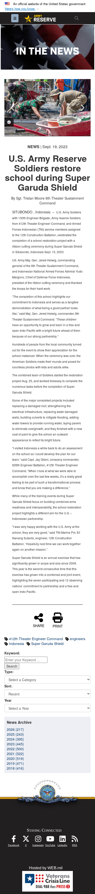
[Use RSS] (74, 840)
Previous (13, 108)
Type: (9, 671)
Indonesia (16, 643)
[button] (22, 8)
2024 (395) (15, 739)
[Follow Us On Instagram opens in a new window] (38, 840)
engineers (77, 638)
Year (7, 700)
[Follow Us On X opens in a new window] (26, 840)
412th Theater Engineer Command (36, 638)
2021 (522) (15, 753)
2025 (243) (15, 734)
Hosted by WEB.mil (46, 868)
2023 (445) (15, 743)
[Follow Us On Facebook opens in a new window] (14, 840)
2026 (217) (15, 729)
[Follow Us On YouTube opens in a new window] (50, 840)
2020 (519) (15, 758)
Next (82, 108)
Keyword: (12, 653)
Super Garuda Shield (47, 643)
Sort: (8, 686)
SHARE (38, 625)
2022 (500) (15, 748)
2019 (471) (15, 763)
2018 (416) (15, 768)
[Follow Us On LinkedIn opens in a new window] (62, 840)
